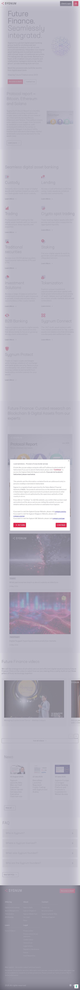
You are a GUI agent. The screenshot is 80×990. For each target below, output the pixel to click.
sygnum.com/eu (60, 511)
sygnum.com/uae (59, 518)
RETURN (21, 525)
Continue (57, 470)
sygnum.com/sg (18, 516)
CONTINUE (61, 525)
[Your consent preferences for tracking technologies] (76, 986)
